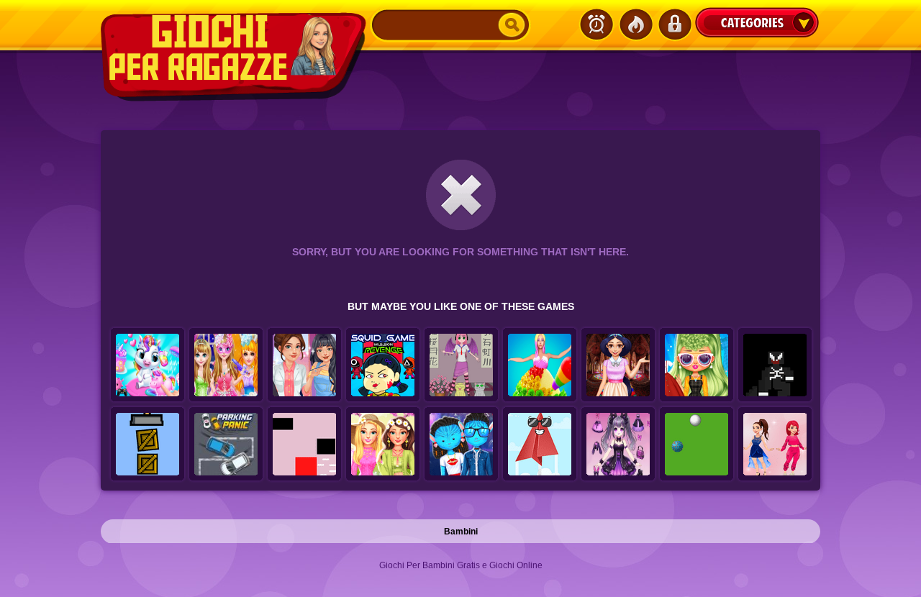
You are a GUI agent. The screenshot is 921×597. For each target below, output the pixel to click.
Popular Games (635, 24)
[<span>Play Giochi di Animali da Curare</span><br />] (147, 365)
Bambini (461, 532)
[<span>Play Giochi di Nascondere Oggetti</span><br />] (147, 444)
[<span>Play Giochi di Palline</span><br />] (696, 444)
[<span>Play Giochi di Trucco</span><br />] (696, 365)
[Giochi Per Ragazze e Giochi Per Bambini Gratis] (235, 56)
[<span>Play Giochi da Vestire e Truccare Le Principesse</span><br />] (618, 365)
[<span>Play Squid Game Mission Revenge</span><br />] (382, 365)
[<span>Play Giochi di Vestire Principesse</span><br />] (226, 365)
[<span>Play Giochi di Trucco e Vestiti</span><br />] (382, 444)
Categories (757, 22)
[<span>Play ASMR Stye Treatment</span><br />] (304, 365)
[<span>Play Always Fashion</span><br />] (775, 444)
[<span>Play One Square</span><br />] (304, 444)
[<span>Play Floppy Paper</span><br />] (539, 444)
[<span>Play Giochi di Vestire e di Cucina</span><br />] (539, 365)
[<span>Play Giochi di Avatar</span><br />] (461, 444)
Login (674, 24)
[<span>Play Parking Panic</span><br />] (226, 444)
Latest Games (596, 24)
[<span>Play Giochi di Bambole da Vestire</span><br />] (618, 444)
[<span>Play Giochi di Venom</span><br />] (775, 365)
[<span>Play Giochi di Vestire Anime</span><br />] (461, 365)
